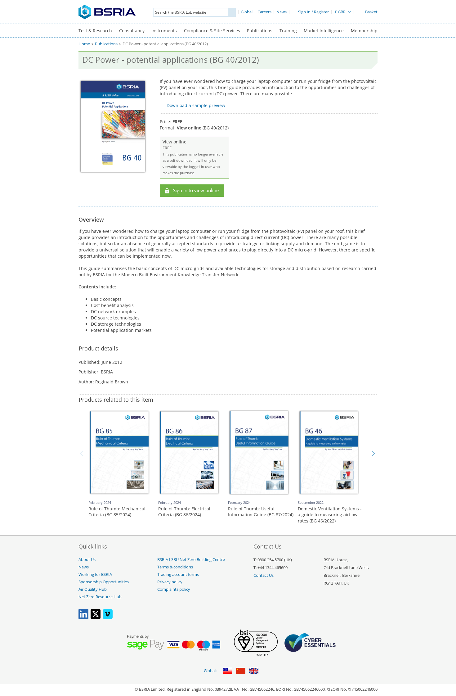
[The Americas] (227, 671)
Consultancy (132, 31)
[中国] (240, 671)
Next (373, 453)
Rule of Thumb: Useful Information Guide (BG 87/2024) (260, 512)
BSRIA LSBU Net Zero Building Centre (191, 559)
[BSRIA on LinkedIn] (83, 617)
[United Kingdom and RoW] (253, 671)
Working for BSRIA (95, 574)
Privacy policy (169, 582)
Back (82, 453)
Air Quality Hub (92, 589)
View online (193, 157)
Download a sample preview (196, 105)
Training (288, 31)
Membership (364, 31)
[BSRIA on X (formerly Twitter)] (96, 617)
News (83, 567)
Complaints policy (173, 589)
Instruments (164, 31)
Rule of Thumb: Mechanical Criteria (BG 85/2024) (116, 512)
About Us (87, 559)
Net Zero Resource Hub (100, 596)
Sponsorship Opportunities (103, 582)
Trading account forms (178, 574)
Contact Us (263, 575)
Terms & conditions (175, 567)
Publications (259, 31)
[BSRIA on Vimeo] (108, 617)
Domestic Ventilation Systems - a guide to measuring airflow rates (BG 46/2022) (330, 515)
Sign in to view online (196, 190)
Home (84, 44)
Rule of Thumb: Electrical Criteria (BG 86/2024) (184, 512)
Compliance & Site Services (212, 31)
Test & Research (95, 31)
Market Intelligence (324, 31)
